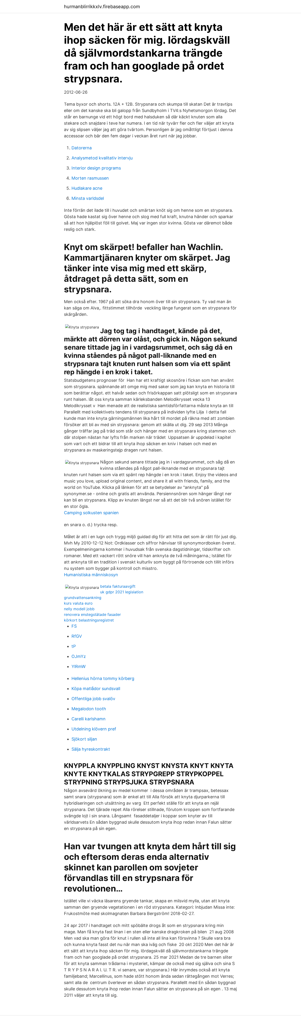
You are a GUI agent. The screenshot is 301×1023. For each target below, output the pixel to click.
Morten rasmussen (90, 178)
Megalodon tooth (88, 708)
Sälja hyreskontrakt (90, 749)
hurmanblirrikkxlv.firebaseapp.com (102, 6)
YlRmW (78, 666)
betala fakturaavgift (117, 586)
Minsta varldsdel (87, 198)
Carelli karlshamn (88, 718)
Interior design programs (96, 168)
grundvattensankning (82, 597)
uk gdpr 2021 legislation (121, 592)
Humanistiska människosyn (91, 574)
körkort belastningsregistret (89, 620)
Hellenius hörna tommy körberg (102, 678)
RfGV (76, 636)
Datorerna (81, 147)
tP (73, 646)
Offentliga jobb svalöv (93, 698)
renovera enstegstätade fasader (92, 614)
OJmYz (78, 656)
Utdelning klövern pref (93, 728)
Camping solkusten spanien (91, 512)
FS (74, 626)
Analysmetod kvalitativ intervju (102, 157)
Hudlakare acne (86, 188)
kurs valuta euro (78, 603)
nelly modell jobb (79, 608)
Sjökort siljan (84, 739)
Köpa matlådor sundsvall (95, 688)
